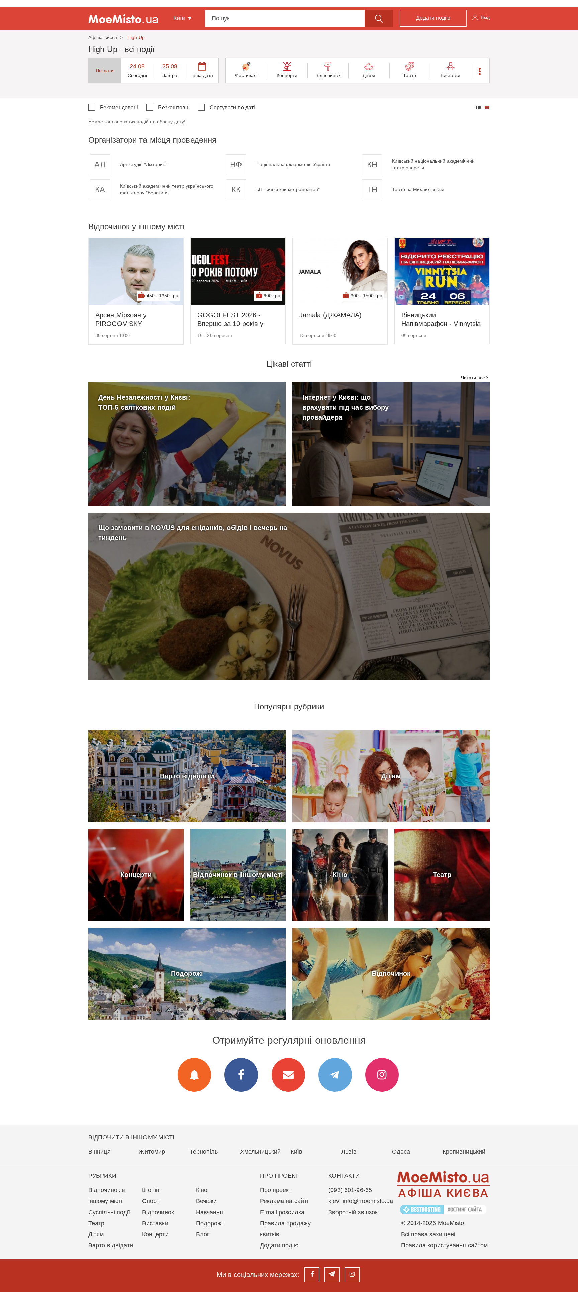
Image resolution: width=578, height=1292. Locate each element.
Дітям (369, 75)
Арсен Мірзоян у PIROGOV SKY (121, 319)
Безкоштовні (174, 107)
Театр (409, 75)
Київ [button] (180, 18)
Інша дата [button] (202, 75)
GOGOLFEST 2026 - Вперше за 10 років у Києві (230, 319)
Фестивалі (246, 75)
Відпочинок (327, 75)
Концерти (287, 75)
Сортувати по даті (232, 107)
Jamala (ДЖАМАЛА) (330, 315)
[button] (480, 70)
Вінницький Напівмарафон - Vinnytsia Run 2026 (441, 319)
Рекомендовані (119, 107)
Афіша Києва (102, 37)
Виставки (451, 75)
